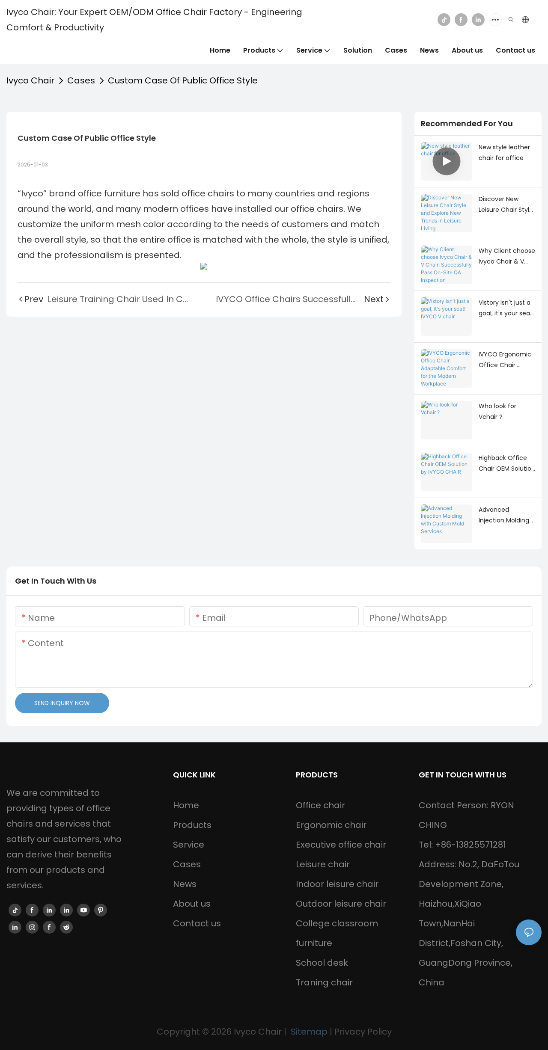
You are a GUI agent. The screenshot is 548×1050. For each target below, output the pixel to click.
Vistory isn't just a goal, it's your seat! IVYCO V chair (506, 308)
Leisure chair (323, 864)
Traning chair (324, 982)
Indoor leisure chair (337, 884)
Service (188, 845)
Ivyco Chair (30, 80)
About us (192, 904)
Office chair (320, 805)
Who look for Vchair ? (497, 411)
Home (186, 805)
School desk (322, 963)
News (185, 884)
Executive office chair (341, 845)
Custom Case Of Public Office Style (183, 80)
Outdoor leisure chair (341, 904)
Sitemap (309, 1032)
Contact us (197, 923)
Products (192, 825)
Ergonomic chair (331, 825)
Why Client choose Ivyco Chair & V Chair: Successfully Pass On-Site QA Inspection (507, 256)
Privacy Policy (363, 1032)
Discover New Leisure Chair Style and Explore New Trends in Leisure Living (506, 205)
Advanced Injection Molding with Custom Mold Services (506, 515)
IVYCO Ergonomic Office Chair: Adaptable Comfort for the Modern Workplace (507, 360)
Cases (81, 80)
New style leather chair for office (504, 152)
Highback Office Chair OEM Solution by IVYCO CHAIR (507, 464)
